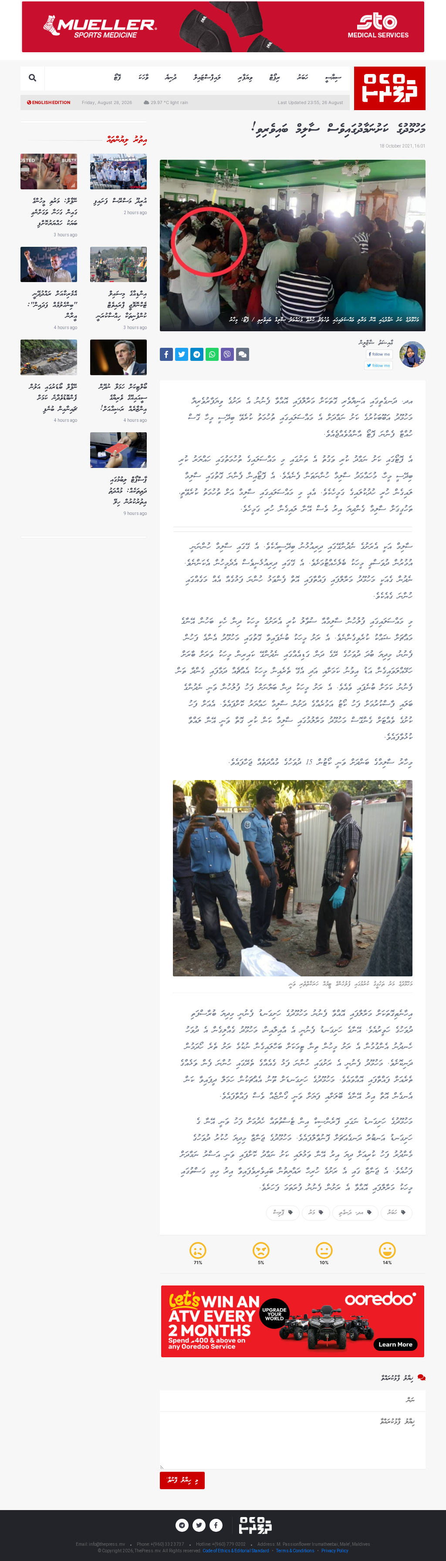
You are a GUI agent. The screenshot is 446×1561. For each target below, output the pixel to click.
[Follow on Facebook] (216, 1525)
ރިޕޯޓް (275, 77)
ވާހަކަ (143, 77)
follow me (380, 354)
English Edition (50, 102)
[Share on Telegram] (196, 354)
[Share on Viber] (227, 354)
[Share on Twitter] (181, 354)
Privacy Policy (334, 1550)
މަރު (314, 1213)
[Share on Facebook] (166, 354)
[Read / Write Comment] (242, 354)
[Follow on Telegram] (182, 1525)
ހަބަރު (302, 77)
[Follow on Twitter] (199, 1525)
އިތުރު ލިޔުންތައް (127, 140)
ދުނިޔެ (171, 77)
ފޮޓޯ (117, 77)
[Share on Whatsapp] (212, 354)
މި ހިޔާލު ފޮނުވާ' (182, 1480)
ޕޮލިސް (280, 1213)
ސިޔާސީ (333, 77)
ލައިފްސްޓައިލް (207, 77)
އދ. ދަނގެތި (353, 1213)
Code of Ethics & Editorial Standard (236, 1550)
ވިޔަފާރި (245, 77)
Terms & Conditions (295, 1550)
